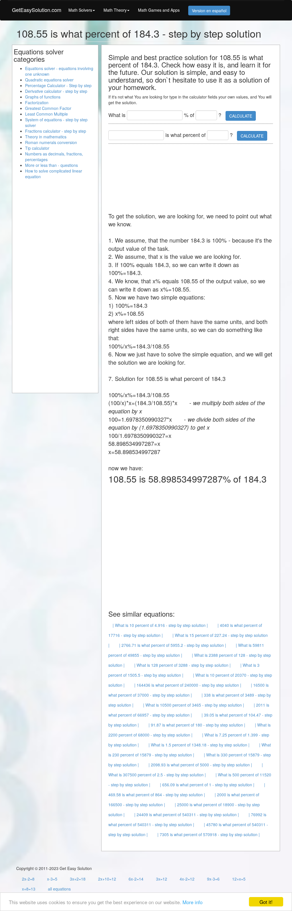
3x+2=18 (78, 879)
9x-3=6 (213, 879)
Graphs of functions (42, 97)
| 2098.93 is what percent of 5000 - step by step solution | (200, 765)
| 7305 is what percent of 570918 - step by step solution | (208, 834)
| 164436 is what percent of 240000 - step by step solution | (187, 685)
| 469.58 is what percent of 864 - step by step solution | (186, 789)
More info (192, 902)
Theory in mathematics (45, 136)
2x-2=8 (28, 879)
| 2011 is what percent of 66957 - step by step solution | (188, 710)
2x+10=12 (107, 879)
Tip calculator (37, 148)
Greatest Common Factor (48, 108)
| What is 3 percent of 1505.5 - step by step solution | (183, 670)
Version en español (209, 10)
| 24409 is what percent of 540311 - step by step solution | (186, 814)
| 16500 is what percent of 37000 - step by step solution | (188, 690)
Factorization (36, 102)
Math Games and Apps (159, 10)
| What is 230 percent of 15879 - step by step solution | (189, 750)
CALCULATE (240, 116)
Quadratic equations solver (49, 80)
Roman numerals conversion (51, 142)
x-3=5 (52, 879)
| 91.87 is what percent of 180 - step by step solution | (197, 725)
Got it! (266, 901)
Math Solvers (80, 10)
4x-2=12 (187, 879)
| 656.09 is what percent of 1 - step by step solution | (207, 784)
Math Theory (115, 10)
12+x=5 (239, 879)
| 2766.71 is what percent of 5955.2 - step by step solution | (172, 645)
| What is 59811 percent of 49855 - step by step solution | (186, 650)
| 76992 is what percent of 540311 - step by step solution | (187, 819)
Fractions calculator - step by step (55, 131)
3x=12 (161, 879)
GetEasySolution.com (36, 9)
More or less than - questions (51, 165)
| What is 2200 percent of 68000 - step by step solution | (189, 730)
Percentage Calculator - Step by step (58, 85)
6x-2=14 (136, 879)
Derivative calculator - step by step (56, 91)
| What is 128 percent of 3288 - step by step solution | (182, 665)
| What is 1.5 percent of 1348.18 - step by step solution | (199, 745)
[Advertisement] (154, 175)
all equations (59, 889)
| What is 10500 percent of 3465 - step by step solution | (193, 705)
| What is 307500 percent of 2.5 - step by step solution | (185, 769)
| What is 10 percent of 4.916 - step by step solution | (160, 625)
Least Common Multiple (46, 114)
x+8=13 (28, 889)
